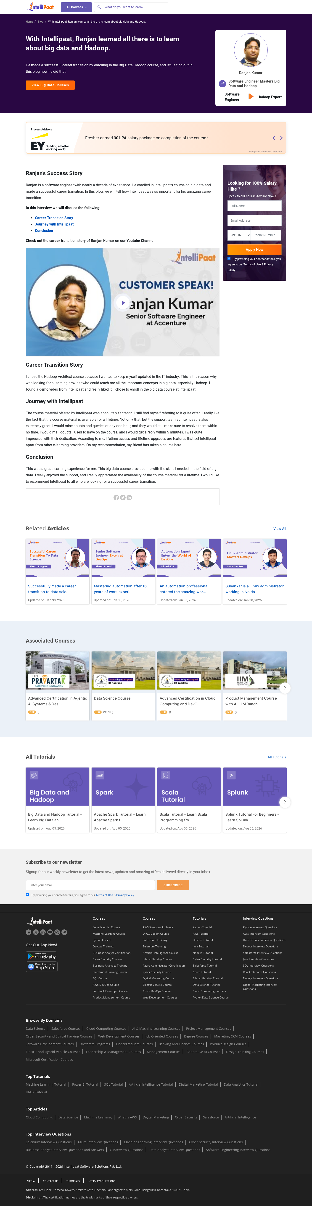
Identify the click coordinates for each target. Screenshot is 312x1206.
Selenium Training (154, 946)
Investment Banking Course (110, 972)
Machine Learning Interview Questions (153, 1142)
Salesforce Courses (65, 1028)
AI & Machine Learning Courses (156, 1028)
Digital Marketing (156, 1117)
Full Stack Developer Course (110, 991)
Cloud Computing (39, 1117)
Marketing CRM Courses (232, 1036)
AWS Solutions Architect (158, 927)
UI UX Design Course (156, 934)
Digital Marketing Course (159, 978)
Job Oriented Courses (161, 1036)
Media (31, 1181)
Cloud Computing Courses (209, 991)
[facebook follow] (29, 933)
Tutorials (73, 1181)
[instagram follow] (57, 933)
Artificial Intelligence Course (160, 953)
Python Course (102, 940)
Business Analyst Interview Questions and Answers (65, 1150)
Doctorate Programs (95, 1044)
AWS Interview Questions (259, 934)
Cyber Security (186, 1117)
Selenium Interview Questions (49, 1142)
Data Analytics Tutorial (241, 1084)
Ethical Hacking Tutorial (208, 978)
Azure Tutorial (202, 972)
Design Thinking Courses (245, 1052)
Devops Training (103, 946)
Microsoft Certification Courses (49, 1059)
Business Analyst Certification (111, 953)
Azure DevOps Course (157, 991)
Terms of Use (252, 264)
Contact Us (50, 1181)
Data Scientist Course (106, 927)
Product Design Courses (228, 1044)
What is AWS (127, 1117)
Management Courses (163, 1052)
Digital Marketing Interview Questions (260, 987)
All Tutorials (277, 757)
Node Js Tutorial (203, 953)
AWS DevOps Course (106, 985)
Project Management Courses (208, 1028)
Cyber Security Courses (107, 959)
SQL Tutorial (113, 1084)
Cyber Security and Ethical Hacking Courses (59, 1036)
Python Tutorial (202, 927)
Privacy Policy (125, 895)
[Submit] (98, 7)
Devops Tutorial (203, 940)
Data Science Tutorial (206, 985)
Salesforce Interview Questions (262, 953)
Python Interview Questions (260, 927)
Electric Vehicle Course (157, 985)
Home (29, 21)
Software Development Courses (50, 1044)
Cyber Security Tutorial (207, 959)
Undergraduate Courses (134, 1044)
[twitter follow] (36, 933)
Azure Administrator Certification (164, 965)
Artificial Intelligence (240, 1117)
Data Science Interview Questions (264, 940)
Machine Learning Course (109, 934)
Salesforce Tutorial (205, 965)
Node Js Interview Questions (260, 978)
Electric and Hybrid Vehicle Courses (53, 1052)
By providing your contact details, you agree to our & (254, 264)
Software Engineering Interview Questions (238, 1150)
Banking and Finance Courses (181, 1044)
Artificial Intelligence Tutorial (151, 1084)
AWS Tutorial (201, 934)
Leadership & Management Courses (113, 1052)
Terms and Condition (271, 151)
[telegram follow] (64, 933)
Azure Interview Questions (98, 1142)
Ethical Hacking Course (157, 959)
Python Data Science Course (211, 997)
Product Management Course (111, 997)
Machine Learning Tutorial (46, 1084)
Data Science (35, 1028)
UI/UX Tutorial (36, 1092)
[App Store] (42, 966)
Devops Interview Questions (260, 946)
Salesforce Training (155, 940)
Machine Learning (98, 1117)
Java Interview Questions (258, 959)
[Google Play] (41, 956)
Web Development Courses (160, 997)
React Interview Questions (259, 972)
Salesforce (211, 1117)
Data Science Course (112, 698)
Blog (40, 21)
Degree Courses (196, 1036)
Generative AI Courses (203, 1052)
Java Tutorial (201, 946)
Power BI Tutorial (85, 1084)
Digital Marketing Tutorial (198, 1084)
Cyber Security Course (157, 972)
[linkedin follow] (43, 933)
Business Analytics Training (110, 965)
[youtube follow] (50, 933)
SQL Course (100, 978)
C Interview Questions (126, 1150)
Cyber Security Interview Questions (216, 1142)
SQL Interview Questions (258, 965)
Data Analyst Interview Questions (174, 1150)
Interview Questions (101, 1181)
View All (279, 528)
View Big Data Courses (50, 85)
